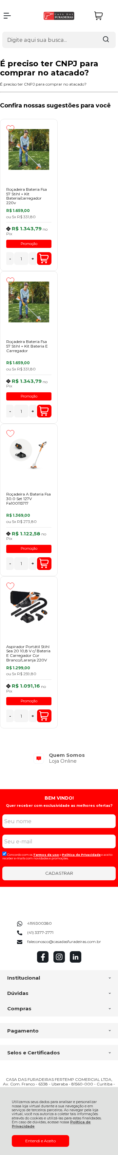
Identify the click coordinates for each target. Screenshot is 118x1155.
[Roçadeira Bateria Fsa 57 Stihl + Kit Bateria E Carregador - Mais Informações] (28, 301)
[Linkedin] (75, 961)
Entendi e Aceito (40, 1140)
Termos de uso (46, 854)
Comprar (44, 258)
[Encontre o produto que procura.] (106, 40)
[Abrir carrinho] (103, 16)
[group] (59, 758)
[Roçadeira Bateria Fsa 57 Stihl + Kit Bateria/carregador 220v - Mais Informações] (28, 149)
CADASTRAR (59, 873)
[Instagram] (59, 961)
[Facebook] (43, 961)
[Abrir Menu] (7, 15)
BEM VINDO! (59, 798)
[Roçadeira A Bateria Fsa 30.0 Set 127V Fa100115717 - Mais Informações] (28, 454)
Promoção (29, 244)
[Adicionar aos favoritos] (10, 128)
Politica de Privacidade (81, 854)
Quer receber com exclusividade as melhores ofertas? (59, 806)
